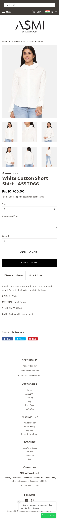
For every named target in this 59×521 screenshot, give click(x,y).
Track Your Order (29, 448)
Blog (29, 401)
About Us (29, 394)
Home (4, 41)
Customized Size (10, 216)
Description (13, 275)
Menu (8, 12)
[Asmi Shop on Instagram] (32, 501)
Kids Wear (29, 405)
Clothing (29, 397)
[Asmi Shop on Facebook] (26, 501)
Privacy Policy (29, 422)
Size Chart (36, 275)
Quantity (6, 236)
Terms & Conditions (29, 434)
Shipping (18, 196)
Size (4, 204)
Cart (38, 12)
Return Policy (29, 426)
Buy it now (29, 262)
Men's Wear (29, 409)
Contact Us (29, 455)
